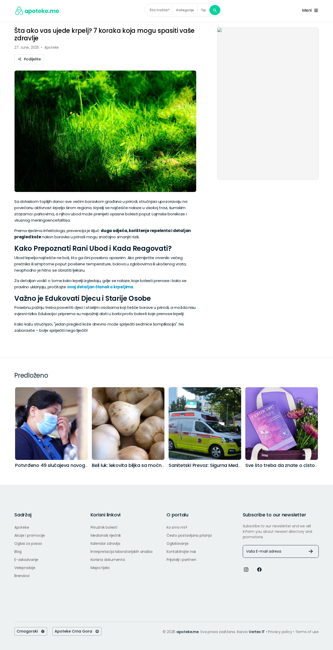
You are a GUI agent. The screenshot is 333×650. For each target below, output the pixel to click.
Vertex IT (257, 631)
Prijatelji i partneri (181, 559)
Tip (203, 10)
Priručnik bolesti (104, 527)
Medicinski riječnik (106, 535)
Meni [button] (307, 10)
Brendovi (21, 575)
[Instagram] (246, 569)
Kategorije (185, 10)
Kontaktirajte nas (181, 551)
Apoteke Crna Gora (75, 631)
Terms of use (307, 631)
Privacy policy (280, 631)
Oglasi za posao (28, 543)
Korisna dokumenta (108, 559)
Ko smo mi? (176, 527)
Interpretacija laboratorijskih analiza (121, 551)
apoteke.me (187, 631)
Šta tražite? (160, 10)
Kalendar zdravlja (105, 543)
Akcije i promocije (29, 535)
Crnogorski (29, 631)
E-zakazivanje (26, 559)
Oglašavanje (177, 543)
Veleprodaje (24, 567)
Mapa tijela (100, 567)
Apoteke (21, 527)
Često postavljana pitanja (189, 535)
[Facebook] (259, 569)
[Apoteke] (37, 10)
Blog (18, 551)
